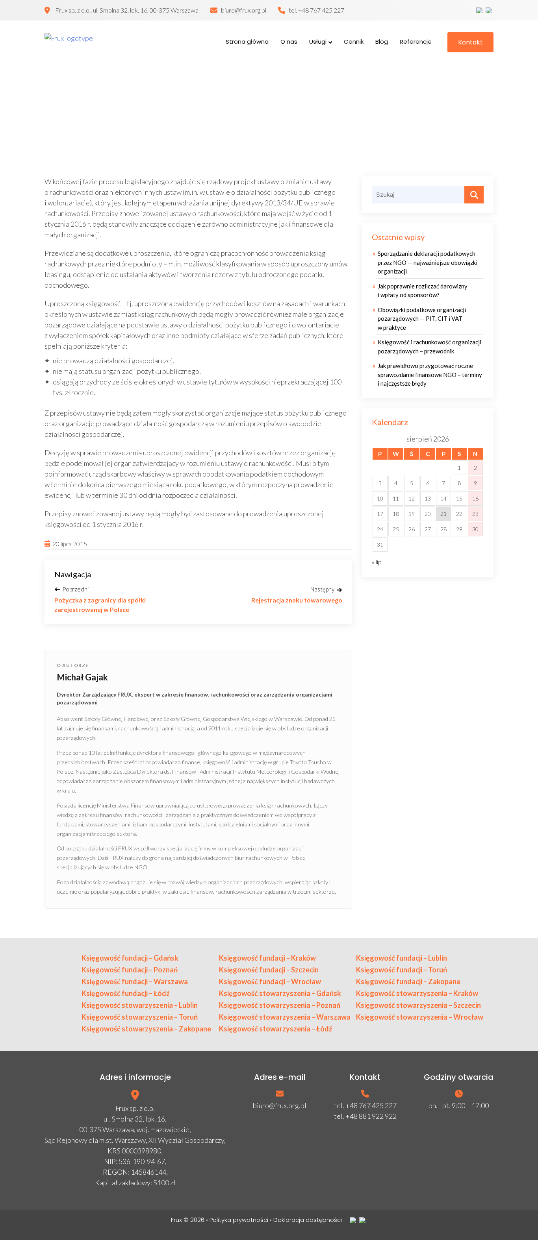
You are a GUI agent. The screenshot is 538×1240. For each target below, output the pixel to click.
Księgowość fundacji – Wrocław (270, 981)
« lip (377, 561)
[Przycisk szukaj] (474, 195)
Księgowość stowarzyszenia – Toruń (140, 1017)
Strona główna (247, 41)
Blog (381, 41)
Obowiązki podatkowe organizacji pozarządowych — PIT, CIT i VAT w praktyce (422, 318)
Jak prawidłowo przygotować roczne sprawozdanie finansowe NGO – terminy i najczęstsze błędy (430, 374)
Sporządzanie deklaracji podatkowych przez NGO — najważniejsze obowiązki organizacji (427, 262)
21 (443, 513)
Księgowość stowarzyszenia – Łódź (275, 1028)
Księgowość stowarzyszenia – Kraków (417, 993)
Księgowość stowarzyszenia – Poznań (279, 1005)
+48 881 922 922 (371, 1116)
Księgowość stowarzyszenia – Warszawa (285, 1017)
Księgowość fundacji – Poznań (130, 969)
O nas (288, 41)
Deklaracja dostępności (307, 1220)
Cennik (354, 41)
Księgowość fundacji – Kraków (267, 958)
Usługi (318, 41)
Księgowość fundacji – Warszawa (135, 981)
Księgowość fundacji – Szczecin (269, 969)
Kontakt (470, 42)
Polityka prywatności (239, 1220)
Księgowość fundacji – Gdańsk (130, 958)
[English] (489, 10)
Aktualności (249, 116)
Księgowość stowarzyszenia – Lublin (140, 1005)
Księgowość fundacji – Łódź (125, 993)
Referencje (416, 41)
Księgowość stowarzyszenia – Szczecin (418, 1005)
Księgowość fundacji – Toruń (401, 969)
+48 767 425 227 (321, 10)
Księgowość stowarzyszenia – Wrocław (419, 1017)
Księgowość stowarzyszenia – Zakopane (146, 1028)
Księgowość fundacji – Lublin (401, 958)
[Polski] (480, 10)
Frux (176, 1220)
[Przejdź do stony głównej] (90, 42)
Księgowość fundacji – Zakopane (408, 981)
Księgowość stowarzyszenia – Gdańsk (280, 993)
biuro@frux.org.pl (243, 10)
